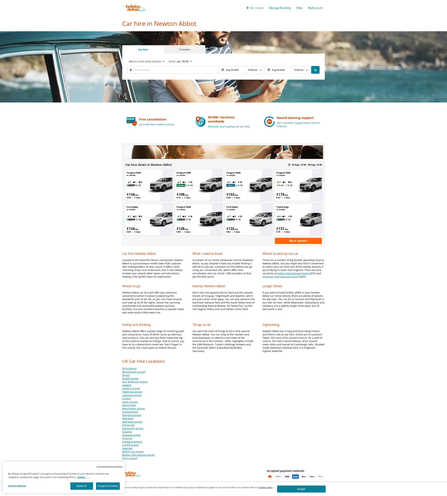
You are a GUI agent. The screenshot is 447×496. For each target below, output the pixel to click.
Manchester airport (133, 408)
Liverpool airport (132, 395)
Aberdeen (128, 418)
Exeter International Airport (293, 273)
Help (299, 8)
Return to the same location (145, 61)
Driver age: (179, 61)
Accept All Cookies (108, 485)
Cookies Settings (17, 485)
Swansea (127, 448)
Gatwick (126, 385)
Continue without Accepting (109, 466)
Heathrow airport (132, 391)
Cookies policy (265, 487)
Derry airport (129, 458)
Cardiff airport (130, 445)
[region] (64, 477)
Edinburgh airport (132, 428)
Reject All (82, 485)
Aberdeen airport (132, 421)
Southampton (130, 411)
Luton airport (130, 401)
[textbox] (172, 70)
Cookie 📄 (82, 477)
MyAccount (315, 8)
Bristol (126, 375)
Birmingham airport (133, 371)
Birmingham (129, 368)
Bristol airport (130, 378)
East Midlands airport (135, 381)
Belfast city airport (133, 451)
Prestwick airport (132, 441)
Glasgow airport (131, 435)
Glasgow (127, 431)
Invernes (127, 438)
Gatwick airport (131, 388)
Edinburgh (128, 425)
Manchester (129, 405)
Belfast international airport (138, 455)
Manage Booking (280, 8)
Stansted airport (131, 415)
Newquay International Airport (280, 276)
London (126, 398)
